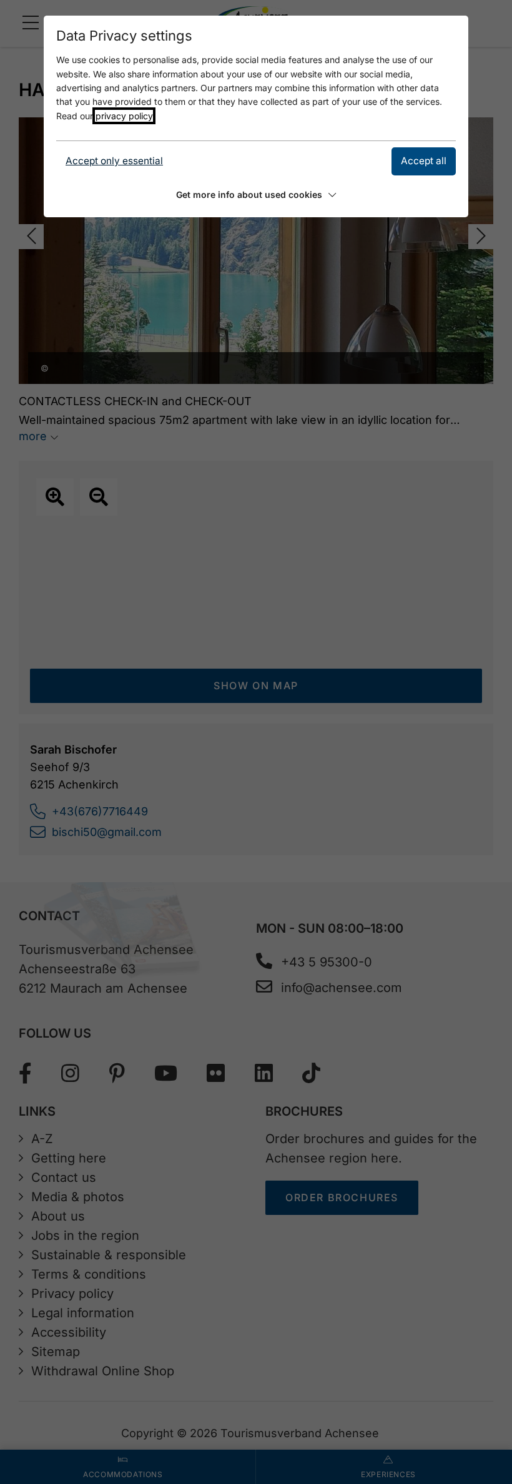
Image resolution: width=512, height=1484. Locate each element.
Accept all (423, 161)
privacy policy (124, 116)
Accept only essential (114, 161)
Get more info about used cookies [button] (249, 194)
